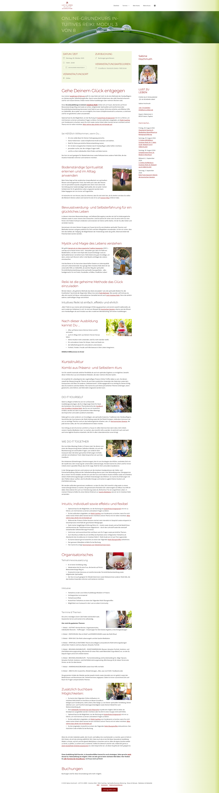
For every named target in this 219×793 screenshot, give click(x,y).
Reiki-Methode (104, 293)
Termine (125, 5)
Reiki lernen (123, 68)
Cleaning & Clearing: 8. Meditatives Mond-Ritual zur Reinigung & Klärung (148, 132)
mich (129, 754)
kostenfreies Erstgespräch (106, 118)
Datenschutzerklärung (115, 785)
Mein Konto (136, 5)
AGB (98, 785)
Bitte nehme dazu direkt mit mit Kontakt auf (97, 124)
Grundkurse (102, 68)
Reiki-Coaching (125, 120)
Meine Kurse (146, 5)
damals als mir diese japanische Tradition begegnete (85, 248)
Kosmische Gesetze (113, 68)
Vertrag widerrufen (109, 790)
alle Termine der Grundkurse (74, 759)
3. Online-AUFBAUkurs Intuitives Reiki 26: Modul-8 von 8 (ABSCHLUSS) (147, 165)
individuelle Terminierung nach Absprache (85, 710)
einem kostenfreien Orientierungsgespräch (75, 746)
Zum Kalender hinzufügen (76, 67)
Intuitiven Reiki (92, 105)
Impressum (104, 785)
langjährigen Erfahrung (77, 96)
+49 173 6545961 (144, 108)
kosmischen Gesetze (108, 309)
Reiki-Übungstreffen (114, 540)
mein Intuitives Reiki (113, 295)
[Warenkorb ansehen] (154, 5)
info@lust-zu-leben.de (146, 110)
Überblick (116, 5)
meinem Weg (104, 198)
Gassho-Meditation (105, 492)
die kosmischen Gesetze (119, 421)
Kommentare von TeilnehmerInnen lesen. (96, 545)
